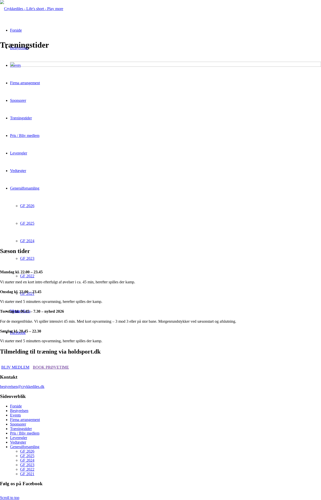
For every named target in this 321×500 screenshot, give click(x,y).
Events (15, 415)
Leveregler (18, 438)
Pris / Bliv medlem (24, 433)
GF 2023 (27, 465)
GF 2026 (27, 451)
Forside (16, 406)
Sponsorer (18, 424)
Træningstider (21, 429)
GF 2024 (27, 460)
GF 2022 (27, 469)
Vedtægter (18, 442)
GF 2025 (27, 456)
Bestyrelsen (19, 410)
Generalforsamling (24, 447)
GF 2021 (27, 474)
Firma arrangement (25, 420)
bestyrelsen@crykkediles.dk (22, 386)
